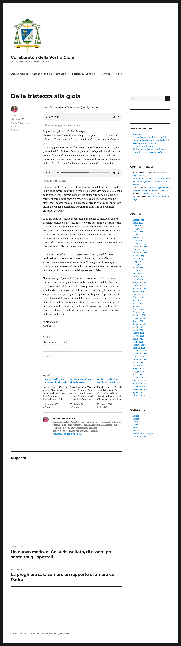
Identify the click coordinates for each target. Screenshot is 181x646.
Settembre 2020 (140, 360)
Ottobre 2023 (138, 249)
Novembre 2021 (140, 318)
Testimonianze (139, 437)
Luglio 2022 (138, 294)
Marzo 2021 (138, 342)
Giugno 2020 (138, 369)
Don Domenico (19, 73)
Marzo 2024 (138, 235)
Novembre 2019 (140, 389)
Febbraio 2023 (139, 273)
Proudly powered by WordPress (55, 633)
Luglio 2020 (138, 366)
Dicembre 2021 (139, 315)
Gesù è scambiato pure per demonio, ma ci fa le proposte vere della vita (151, 181)
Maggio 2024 (138, 229)
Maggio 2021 (138, 336)
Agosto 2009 (138, 392)
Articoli (118, 73)
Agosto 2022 (138, 291)
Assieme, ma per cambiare (144, 143)
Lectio (135, 422)
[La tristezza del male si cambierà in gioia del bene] (110, 393)
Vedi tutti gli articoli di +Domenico (68, 434)
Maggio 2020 (138, 371)
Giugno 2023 (138, 261)
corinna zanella (139, 178)
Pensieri (136, 431)
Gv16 (16, 130)
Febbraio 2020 (139, 380)
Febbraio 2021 (139, 345)
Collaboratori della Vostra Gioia (42, 57)
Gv (12, 130)
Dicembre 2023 (139, 243)
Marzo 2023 (138, 270)
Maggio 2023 (138, 264)
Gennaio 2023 (139, 276)
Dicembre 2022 (139, 279)
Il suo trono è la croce (149, 193)
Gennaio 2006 (139, 395)
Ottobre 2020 (138, 357)
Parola (14, 123)
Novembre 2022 (140, 282)
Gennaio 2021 (139, 348)
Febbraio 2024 (139, 238)
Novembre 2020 (140, 354)
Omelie (106, 73)
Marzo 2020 (138, 377)
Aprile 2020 (138, 374)
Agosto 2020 (138, 363)
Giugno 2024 (138, 226)
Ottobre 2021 (138, 321)
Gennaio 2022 (139, 312)
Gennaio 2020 (139, 383)
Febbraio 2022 (139, 309)
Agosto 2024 (138, 220)
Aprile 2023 (138, 267)
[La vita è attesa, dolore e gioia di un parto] (83, 393)
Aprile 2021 (138, 339)
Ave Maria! (137, 134)
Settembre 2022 (140, 288)
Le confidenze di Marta (143, 146)
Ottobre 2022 (138, 285)
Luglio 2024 (138, 223)
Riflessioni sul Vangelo (82, 73)
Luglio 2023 (138, 258)
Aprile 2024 (138, 232)
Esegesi (136, 419)
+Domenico (16, 115)
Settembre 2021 (140, 324)
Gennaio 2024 (139, 241)
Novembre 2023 (140, 246)
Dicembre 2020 (139, 351)
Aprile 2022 (138, 303)
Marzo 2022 (138, 306)
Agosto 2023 (138, 255)
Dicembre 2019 (139, 386)
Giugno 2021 (138, 333)
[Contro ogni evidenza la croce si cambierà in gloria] (56, 393)
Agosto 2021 (138, 327)
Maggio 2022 (138, 300)
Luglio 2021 (138, 330)
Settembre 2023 (140, 252)
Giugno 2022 (138, 297)
